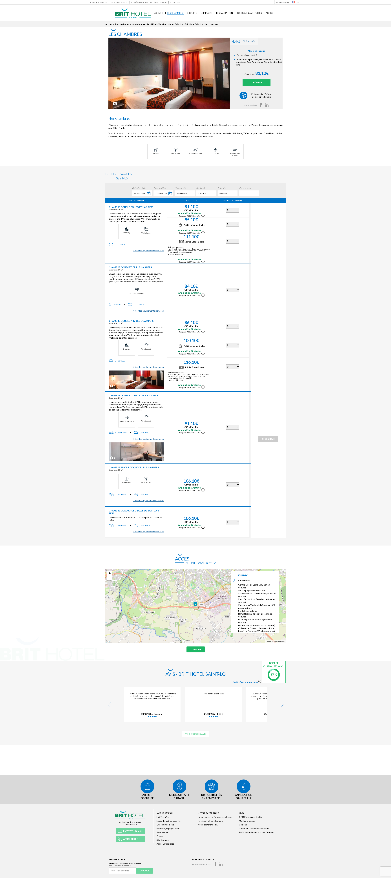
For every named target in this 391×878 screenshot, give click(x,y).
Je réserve (256, 82)
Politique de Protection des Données (256, 832)
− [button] (110, 578)
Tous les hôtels (122, 24)
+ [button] (110, 573)
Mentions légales (247, 821)
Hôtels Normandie (140, 24)
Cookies (243, 824)
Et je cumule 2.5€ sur (261, 95)
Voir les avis (243, 41)
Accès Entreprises (158, 2)
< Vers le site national (98, 2)
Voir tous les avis (195, 734)
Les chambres (175, 13)
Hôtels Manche (158, 24)
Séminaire (206, 13)
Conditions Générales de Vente (254, 828)
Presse (160, 836)
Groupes (192, 13)
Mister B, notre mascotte (169, 821)
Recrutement (163, 832)
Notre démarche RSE (208, 824)
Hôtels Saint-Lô (175, 24)
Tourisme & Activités (249, 13)
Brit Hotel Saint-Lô (194, 24)
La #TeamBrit (163, 817)
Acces (269, 13)
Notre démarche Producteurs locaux (215, 817)
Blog (172, 2)
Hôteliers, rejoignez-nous (169, 828)
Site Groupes (163, 840)
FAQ (179, 2)
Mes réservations (139, 2)
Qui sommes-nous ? (119, 2)
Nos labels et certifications (210, 821)
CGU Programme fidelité (250, 817)
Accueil (159, 13)
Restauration (224, 13)
